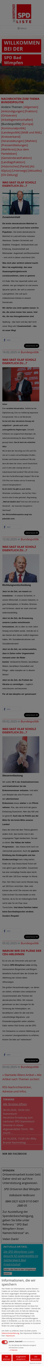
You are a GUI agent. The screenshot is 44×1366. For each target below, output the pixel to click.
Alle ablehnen (6, 1358)
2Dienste (13, 1350)
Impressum (10, 1336)
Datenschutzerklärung (10, 1333)
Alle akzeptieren (35, 1358)
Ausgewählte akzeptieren (21, 1358)
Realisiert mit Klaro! (35, 1363)
